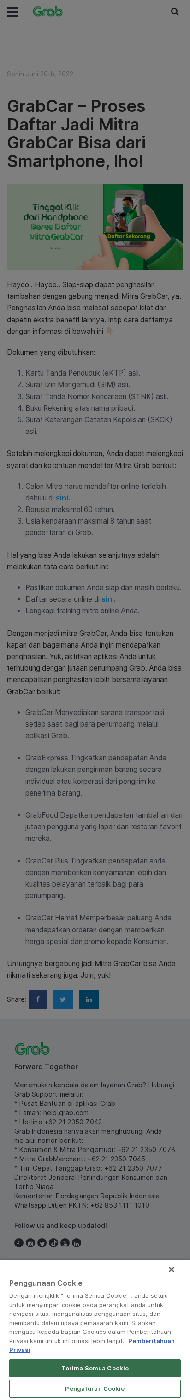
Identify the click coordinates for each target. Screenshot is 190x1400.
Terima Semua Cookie (95, 1368)
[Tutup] (171, 1269)
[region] (95, 1330)
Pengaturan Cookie (95, 1388)
